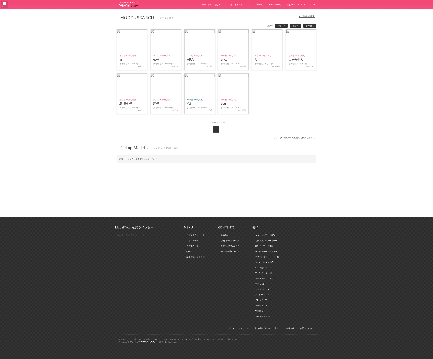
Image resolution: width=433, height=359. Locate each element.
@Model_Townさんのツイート (131, 235)
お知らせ (225, 235)
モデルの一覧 (275, 4)
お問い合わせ (306, 328)
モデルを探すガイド (230, 251)
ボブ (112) (260, 284)
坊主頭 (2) (259, 311)
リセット (281, 25)
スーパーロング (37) (264, 262)
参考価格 (310, 25)
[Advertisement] (216, 190)
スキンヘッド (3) (262, 316)
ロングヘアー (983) (264, 246)
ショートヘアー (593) (265, 235)
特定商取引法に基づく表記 (266, 328)
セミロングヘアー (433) (266, 251)
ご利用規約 (289, 328)
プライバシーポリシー (238, 328)
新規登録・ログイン (296, 4)
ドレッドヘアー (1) (263, 300)
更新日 (295, 25)
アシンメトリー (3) (263, 273)
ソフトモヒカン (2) (263, 289)
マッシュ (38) (261, 305)
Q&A (313, 4)
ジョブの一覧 (256, 4)
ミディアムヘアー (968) (266, 240)
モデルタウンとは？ (211, 4)
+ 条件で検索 (307, 16)
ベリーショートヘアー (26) (267, 257)
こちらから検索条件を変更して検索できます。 (295, 137)
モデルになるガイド (230, 246)
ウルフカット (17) (263, 267)
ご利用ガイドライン (235, 4)
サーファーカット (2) (264, 278)
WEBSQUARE (147, 342)
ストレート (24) (262, 294)
